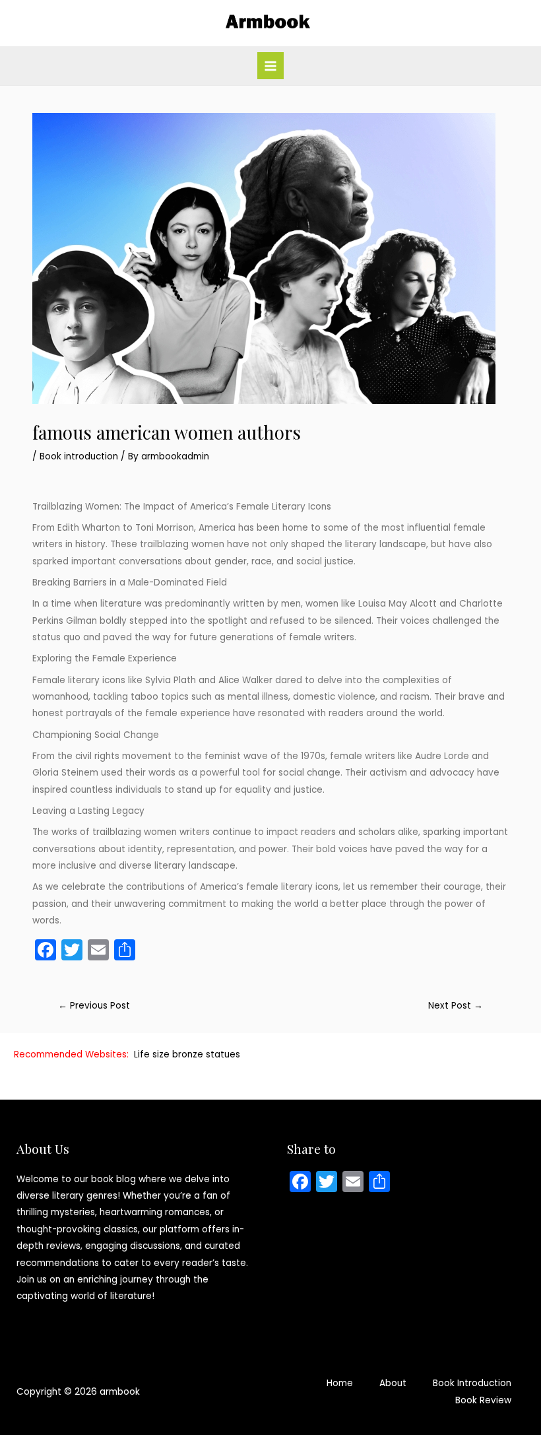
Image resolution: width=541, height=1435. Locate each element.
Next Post (455, 1005)
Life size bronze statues (187, 1054)
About (392, 1383)
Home (340, 1383)
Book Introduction (472, 1383)
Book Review (483, 1400)
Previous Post (94, 1005)
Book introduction (79, 456)
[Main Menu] (270, 65)
